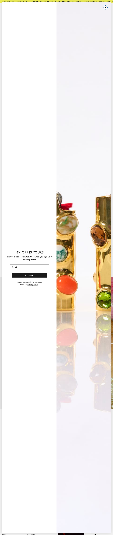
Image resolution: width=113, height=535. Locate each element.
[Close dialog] (105, 7)
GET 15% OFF (29, 275)
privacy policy (32, 284)
